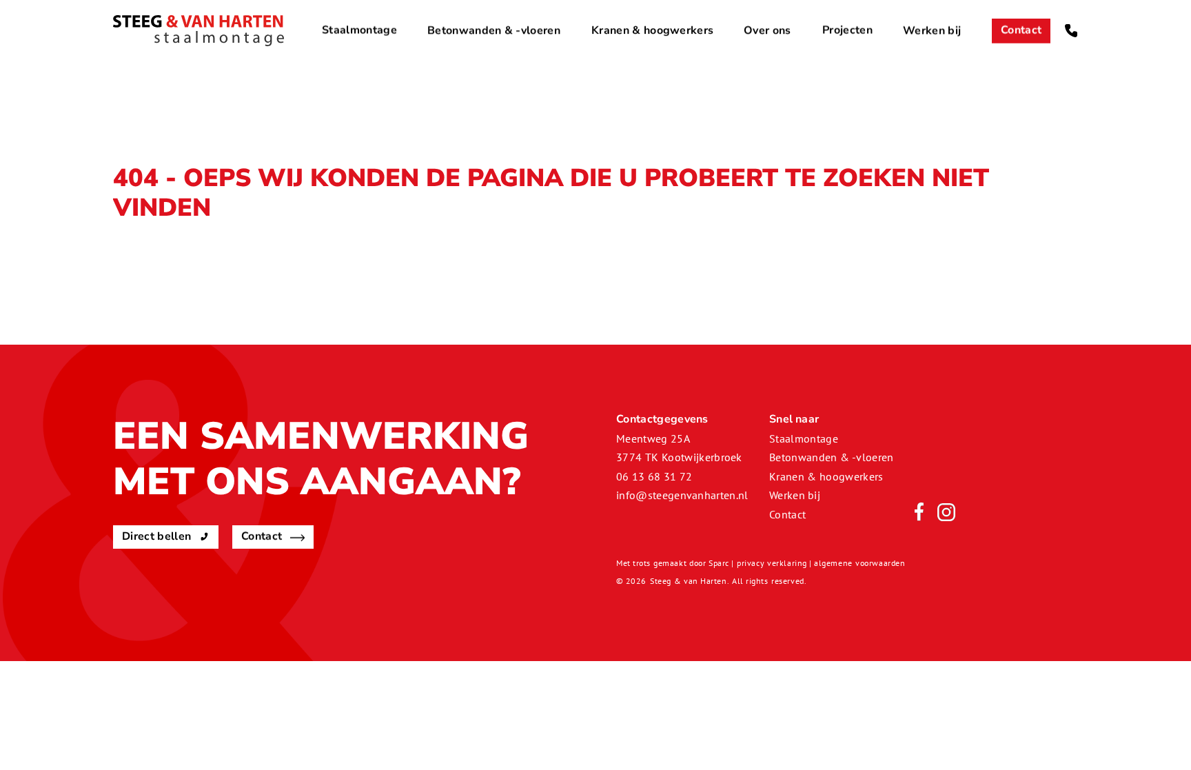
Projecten (847, 30)
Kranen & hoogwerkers (652, 30)
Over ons (767, 30)
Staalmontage (359, 30)
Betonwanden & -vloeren (493, 30)
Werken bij (932, 30)
